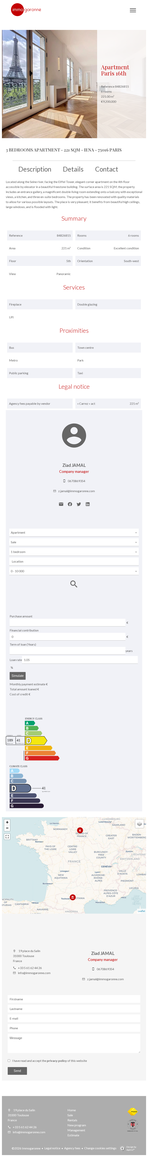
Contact (106, 169)
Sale (70, 1115)
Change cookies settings (100, 1148)
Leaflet (141, 911)
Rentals (72, 1120)
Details (73, 169)
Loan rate (16, 660)
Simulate (18, 675)
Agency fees (72, 1148)
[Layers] (139, 823)
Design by (131, 1148)
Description (34, 169)
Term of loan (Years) (23, 644)
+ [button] (7, 822)
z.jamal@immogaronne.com (76, 491)
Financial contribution (24, 630)
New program (76, 1125)
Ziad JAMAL (74, 465)
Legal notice (52, 1148)
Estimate (73, 1135)
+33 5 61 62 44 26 (30, 968)
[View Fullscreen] (7, 837)
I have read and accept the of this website (49, 1060)
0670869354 (76, 481)
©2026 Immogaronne (26, 1148)
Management (76, 1130)
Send (17, 1070)
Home (71, 1110)
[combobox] (74, 532)
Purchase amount (21, 616)
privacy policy (57, 1060)
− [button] (7, 828)
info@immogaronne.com (34, 973)
